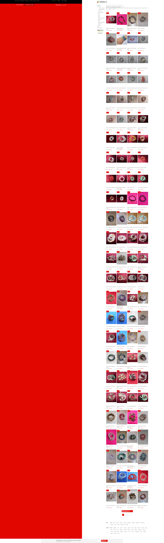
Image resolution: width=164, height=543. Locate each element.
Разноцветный (142, 522)
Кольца (99, 15)
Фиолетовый (122, 524)
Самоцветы (121, 531)
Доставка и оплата (27, 0)
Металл (132, 529)
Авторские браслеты (102, 9)
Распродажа (22, 0)
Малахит (129, 529)
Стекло (129, 531)
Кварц (146, 527)
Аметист (121, 527)
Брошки (99, 16)
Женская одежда (19, 4)
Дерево (136, 527)
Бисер (132, 527)
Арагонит (125, 527)
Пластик (144, 529)
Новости (35, 0)
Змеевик (143, 527)
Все (111, 522)
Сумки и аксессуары (29, 4)
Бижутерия (98, 5)
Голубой (117, 522)
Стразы (133, 531)
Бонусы (19, 0)
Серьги (99, 13)
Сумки (98, 26)
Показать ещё (127, 511)
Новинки (99, 25)
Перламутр (139, 529)
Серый (115, 524)
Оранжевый (137, 522)
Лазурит (125, 529)
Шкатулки (99, 19)
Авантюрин (114, 527)
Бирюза (129, 527)
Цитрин (112, 533)
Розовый (112, 524)
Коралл (114, 529)
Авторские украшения (101, 22)
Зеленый (124, 522)
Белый (114, 522)
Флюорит (145, 531)
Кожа (111, 529)
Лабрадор (121, 529)
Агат (118, 527)
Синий (118, 524)
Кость (117, 529)
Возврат (32, 0)
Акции (16, 0)
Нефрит (136, 529)
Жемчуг (139, 527)
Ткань (141, 531)
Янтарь (115, 533)
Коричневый (129, 522)
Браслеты (99, 6)
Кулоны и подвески (100, 12)
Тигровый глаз (137, 531)
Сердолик (125, 531)
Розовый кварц (116, 531)
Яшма (118, 533)
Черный (127, 524)
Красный (133, 522)
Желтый (121, 522)
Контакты (38, 0)
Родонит (112, 531)
